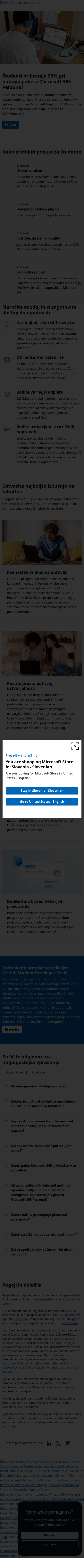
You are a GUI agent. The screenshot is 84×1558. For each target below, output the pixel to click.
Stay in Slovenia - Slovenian (42, 790)
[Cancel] (75, 746)
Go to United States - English (42, 801)
